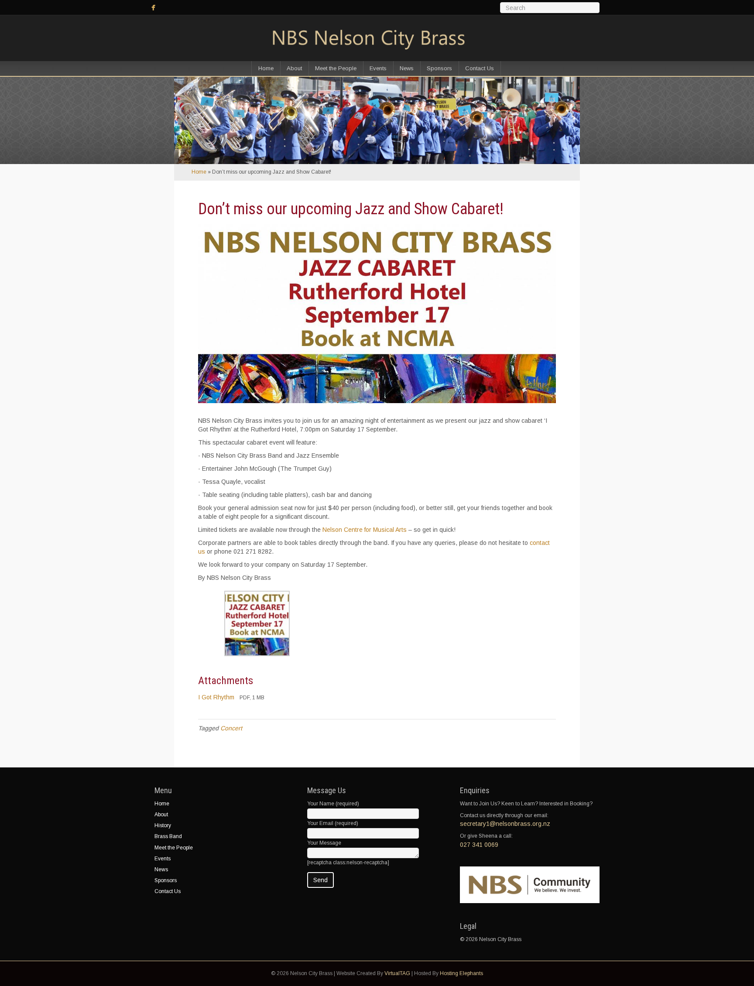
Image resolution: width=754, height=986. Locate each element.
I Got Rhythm (216, 697)
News (407, 68)
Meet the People (335, 68)
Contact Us (479, 68)
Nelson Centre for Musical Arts (364, 529)
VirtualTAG (397, 973)
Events (378, 68)
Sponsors (439, 68)
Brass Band (168, 836)
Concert (231, 728)
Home (266, 68)
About (294, 68)
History (162, 825)
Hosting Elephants (461, 973)
